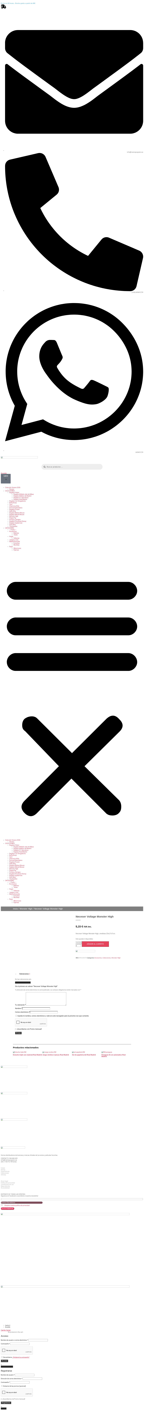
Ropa (11, 546)
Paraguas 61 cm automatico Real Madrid (114, 1055)
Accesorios (13, 531)
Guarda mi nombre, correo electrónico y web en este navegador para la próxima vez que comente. (53, 1016)
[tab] (74, 974)
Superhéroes (5, 1171)
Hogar (11, 536)
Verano (11, 489)
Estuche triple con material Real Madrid (27, 1055)
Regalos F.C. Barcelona (20, 497)
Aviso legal (4, 1181)
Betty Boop (13, 503)
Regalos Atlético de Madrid (22, 496)
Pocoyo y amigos (15, 519)
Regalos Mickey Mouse (16, 513)
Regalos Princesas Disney (17, 521)
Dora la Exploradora (15, 508)
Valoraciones (24, 974)
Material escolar (14, 541)
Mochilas (16, 545)
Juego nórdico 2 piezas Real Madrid (55, 1055)
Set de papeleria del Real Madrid (84, 1055)
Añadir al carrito (95, 944)
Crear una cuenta (7, 1367)
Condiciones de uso (7, 1184)
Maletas (16, 533)
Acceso (4, 1361)
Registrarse (6, 1403)
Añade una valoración (23, 983)
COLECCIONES (10, 491)
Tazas (15, 535)
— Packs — (12, 530)
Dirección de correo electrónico (11, 1378)
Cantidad (79, 942)
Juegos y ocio (13, 540)
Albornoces (17, 548)
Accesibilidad (5, 1188)
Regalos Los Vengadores (17, 501)
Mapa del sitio (5, 1186)
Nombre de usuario (8, 1375)
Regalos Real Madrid (20, 499)
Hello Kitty (12, 511)
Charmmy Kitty (14, 506)
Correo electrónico (22, 1012)
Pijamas (16, 550)
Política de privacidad (8, 1183)
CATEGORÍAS (9, 528)
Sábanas (16, 538)
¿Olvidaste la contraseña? (20, 1357)
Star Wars (12, 524)
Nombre (18, 1008)
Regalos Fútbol (14, 492)
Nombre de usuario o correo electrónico (14, 1340)
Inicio (15, 909)
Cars (10, 504)
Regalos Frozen (14, 509)
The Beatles (13, 526)
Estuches (16, 543)
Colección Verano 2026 (12, 487)
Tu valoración (20, 1005)
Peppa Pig (12, 518)
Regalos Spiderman (15, 523)
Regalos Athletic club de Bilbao (23, 494)
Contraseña (5, 1344)
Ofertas (3, 1175)
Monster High (13, 516)
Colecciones (107, 958)
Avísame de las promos (14, 1386)
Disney (3, 1170)
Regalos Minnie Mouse (16, 514)
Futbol (3, 1168)
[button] (72, 695)
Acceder (4, 473)
